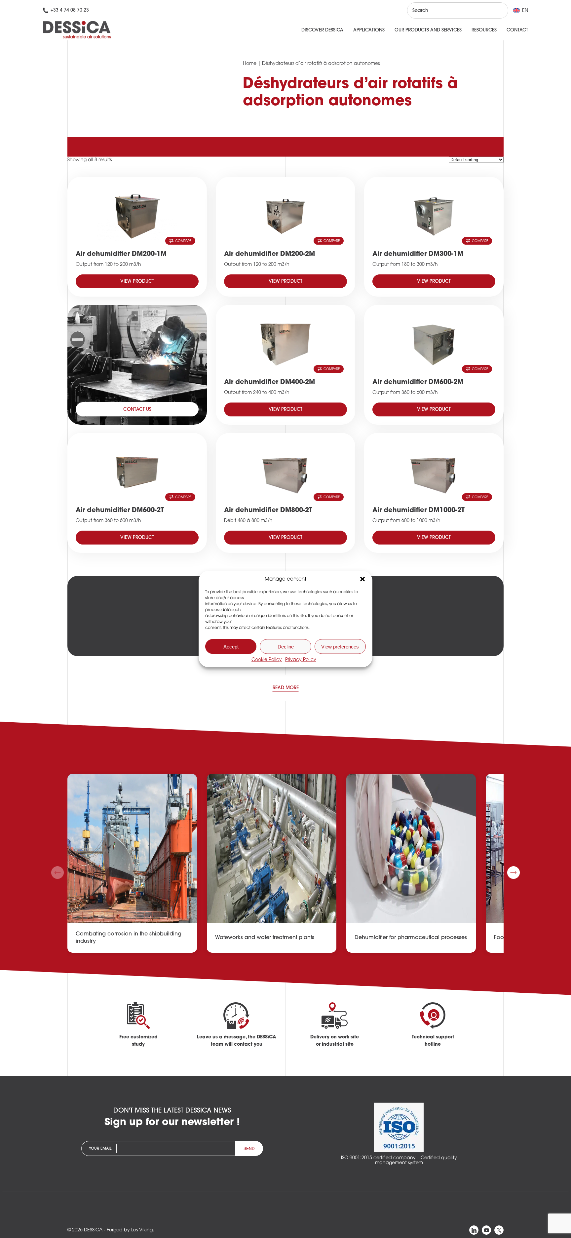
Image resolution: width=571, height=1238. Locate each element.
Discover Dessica (322, 30)
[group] (132, 863)
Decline (286, 646)
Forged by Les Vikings (130, 1230)
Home (249, 63)
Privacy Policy (300, 659)
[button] (362, 579)
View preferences (340, 646)
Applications (369, 30)
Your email (100, 1149)
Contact (517, 30)
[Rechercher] (497, 10)
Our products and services (428, 30)
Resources (484, 30)
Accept (231, 646)
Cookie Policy (266, 659)
